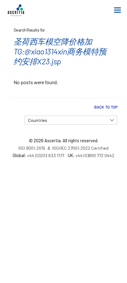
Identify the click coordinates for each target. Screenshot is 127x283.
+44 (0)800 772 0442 (95, 155)
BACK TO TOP (106, 107)
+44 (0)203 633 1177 (45, 155)
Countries (37, 120)
